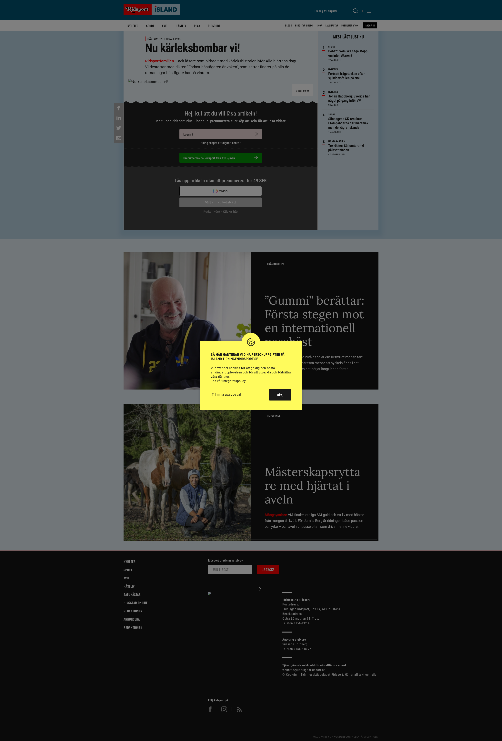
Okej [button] (280, 395)
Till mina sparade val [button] (226, 394)
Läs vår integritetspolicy (228, 381)
